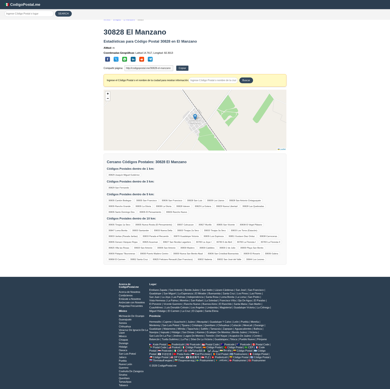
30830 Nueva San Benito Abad (188, 253)
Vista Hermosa (157, 300)
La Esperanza (185, 293)
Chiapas (123, 339)
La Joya (166, 297)
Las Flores (255, 293)
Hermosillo (155, 322)
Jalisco (122, 357)
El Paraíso (259, 300)
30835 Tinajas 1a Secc (119, 224)
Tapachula (193, 329)
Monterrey (154, 325)
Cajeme (167, 322)
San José (241, 290)
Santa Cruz (229, 293)
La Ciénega (263, 307)
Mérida (181, 329)
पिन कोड (227, 350)
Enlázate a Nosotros (130, 299)
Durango (123, 343)
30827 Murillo (205, 224)
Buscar (246, 80)
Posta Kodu (183, 354)
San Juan (154, 297)
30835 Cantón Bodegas (119, 200)
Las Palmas (178, 297)
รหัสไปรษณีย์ (195, 350)
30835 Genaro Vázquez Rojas (123, 242)
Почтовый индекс (163, 360)
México (123, 336)
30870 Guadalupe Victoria (186, 236)
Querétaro (124, 378)
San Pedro (254, 297)
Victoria (253, 332)
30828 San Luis (194, 200)
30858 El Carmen (116, 259)
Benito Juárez (192, 290)
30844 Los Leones (255, 259)
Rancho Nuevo (192, 304)
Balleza (258, 329)
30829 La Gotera (203, 206)
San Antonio (176, 290)
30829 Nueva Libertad (227, 206)
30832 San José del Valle (229, 259)
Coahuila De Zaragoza (131, 371)
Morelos (184, 300)
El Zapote (197, 311)
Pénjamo (262, 339)
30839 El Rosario (251, 253)
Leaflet (283, 149)
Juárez (191, 322)
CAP (180, 350)
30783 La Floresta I (246, 242)
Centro (257, 336)
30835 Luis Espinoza (214, 236)
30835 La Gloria (143, 206)
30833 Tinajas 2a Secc (188, 230)
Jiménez (177, 336)
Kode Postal (159, 344)
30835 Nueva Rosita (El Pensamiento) (153, 224)
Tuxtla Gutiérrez (170, 339)
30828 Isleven (183, 206)
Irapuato (165, 332)
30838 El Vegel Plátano (251, 224)
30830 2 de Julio (227, 248)
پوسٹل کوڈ (212, 350)
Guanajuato (125, 319)
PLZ (207, 357)
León (236, 322)
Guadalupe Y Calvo (220, 322)
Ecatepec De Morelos (218, 332)
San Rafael (197, 300)
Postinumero (240, 354)
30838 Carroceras (268, 236)
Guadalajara (221, 339)
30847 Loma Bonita (117, 230)
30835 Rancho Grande (119, 206)
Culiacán (236, 325)
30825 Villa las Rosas (118, 248)
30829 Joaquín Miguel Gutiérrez (124, 175)
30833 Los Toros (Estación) (244, 230)
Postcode (195, 344)
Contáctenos (126, 295)
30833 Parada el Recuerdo (156, 236)
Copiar (182, 68)
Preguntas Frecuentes (131, 306)
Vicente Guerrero (172, 304)
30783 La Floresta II (270, 242)
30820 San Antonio (143, 248)
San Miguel (169, 293)
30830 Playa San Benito (251, 248)
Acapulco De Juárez (240, 336)
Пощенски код (186, 360)
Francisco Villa (228, 300)
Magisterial (226, 307)
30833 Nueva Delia (163, 230)
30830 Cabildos (206, 248)
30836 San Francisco (172, 200)
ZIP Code (179, 357)
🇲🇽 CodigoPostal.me (22, 4)
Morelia (255, 322)
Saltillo (204, 329)
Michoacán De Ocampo (131, 316)
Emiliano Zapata (158, 290)
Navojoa (153, 332)
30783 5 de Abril (224, 242)
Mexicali (247, 325)
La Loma (241, 297)
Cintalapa (197, 325)
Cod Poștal (222, 354)
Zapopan (228, 329)
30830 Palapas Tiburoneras (121, 253)
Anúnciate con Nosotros (132, 302)
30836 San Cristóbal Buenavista (223, 253)
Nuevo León (125, 364)
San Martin (255, 304)
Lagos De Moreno (194, 336)
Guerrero (123, 367)
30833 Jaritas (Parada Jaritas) (123, 236)
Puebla (123, 360)
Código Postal (193, 347)
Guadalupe (155, 293)
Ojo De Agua (245, 300)
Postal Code (212, 344)
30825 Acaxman (150, 242)
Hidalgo (123, 346)
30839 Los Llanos (215, 200)
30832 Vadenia (205, 259)
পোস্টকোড (223, 360)
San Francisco (256, 290)
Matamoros (169, 329)
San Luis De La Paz (160, 336)
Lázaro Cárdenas (224, 290)
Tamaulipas (125, 381)
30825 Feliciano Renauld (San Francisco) (173, 259)
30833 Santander (140, 230)
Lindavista (212, 307)
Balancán (154, 339)
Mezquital (202, 322)
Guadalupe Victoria (244, 307)
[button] (195, 117)
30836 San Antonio (166, 248)
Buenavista (214, 293)
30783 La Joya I (203, 242)
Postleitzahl (178, 344)
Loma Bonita (227, 297)
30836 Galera (271, 253)
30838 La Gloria (163, 206)
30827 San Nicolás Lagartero (177, 242)
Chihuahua (125, 326)
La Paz (185, 339)
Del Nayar (221, 336)
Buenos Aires (209, 304)
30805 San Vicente (225, 224)
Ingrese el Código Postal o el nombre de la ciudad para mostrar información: (148, 80)
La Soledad (211, 300)
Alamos (200, 332)
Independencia (195, 297)
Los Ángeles (197, 307)
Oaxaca (123, 350)
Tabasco (123, 385)
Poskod (176, 347)
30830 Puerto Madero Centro (154, 253)
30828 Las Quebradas (253, 206)
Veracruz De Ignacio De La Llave (133, 331)
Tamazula (215, 329)
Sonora (123, 323)
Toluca (233, 339)
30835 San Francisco (146, 200)
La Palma (172, 300)
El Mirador (200, 293)
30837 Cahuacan (185, 224)
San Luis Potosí (127, 353)
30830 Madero (187, 248)
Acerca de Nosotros (129, 292)
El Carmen (173, 311)
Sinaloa (123, 374)
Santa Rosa (212, 297)
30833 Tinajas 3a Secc (215, 230)
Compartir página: (113, 68)
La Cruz (186, 311)
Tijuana (185, 325)
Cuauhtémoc (156, 307)
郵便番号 (194, 357)
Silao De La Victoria (201, 339)
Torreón (210, 336)
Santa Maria (240, 304)
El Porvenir (155, 304)
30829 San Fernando (118, 187)
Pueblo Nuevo (247, 339)
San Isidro (207, 290)
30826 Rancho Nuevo (176, 212)
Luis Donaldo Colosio (177, 307)
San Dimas (188, 332)
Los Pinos (242, 293)
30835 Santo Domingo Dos (121, 212)
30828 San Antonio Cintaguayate (245, 200)
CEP (250, 347)
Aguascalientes (243, 329)
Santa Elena (211, 311)
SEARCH (63, 13)
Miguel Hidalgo (157, 311)
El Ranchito (225, 304)
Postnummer (206, 360)
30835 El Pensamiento (150, 212)
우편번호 (166, 354)
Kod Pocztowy (203, 354)
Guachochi (180, 322)
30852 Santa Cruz (139, 259)
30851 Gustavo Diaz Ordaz (242, 236)
